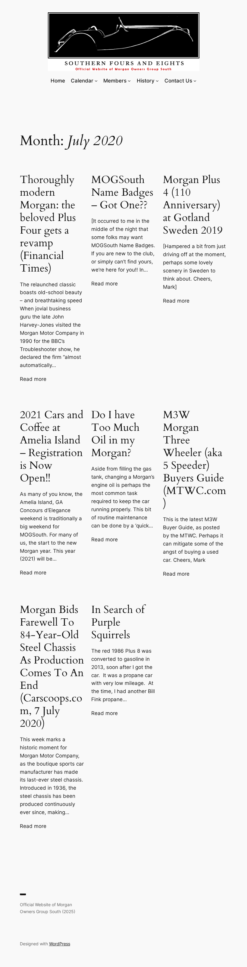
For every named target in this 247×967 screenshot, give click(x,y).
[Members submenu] (129, 80)
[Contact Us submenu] (194, 80)
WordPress (59, 943)
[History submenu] (157, 80)
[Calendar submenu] (96, 80)
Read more (33, 379)
